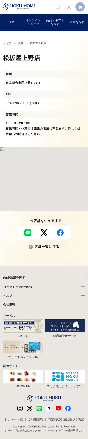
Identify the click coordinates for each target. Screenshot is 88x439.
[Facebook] (48, 408)
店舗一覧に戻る (46, 246)
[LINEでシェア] (27, 232)
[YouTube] (58, 408)
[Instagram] (20, 408)
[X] (29, 408)
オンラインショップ (33, 22)
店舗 (20, 43)
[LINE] (39, 408)
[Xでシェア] (44, 232)
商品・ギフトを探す (55, 22)
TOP (11, 22)
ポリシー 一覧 (13, 419)
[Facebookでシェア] (60, 232)
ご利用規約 (35, 419)
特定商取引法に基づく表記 (66, 419)
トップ (7, 43)
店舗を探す (77, 22)
